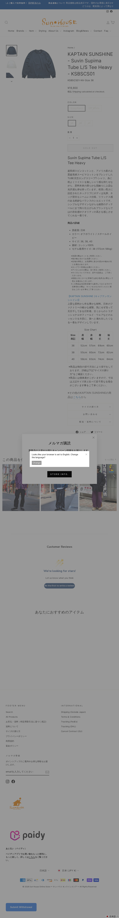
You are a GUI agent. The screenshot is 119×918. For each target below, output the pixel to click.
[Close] (86, 454)
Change (36, 462)
